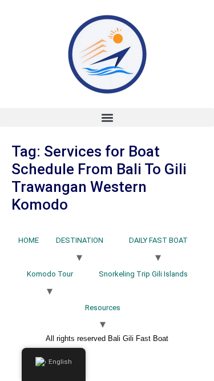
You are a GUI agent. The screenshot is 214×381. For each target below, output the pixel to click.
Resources (102, 307)
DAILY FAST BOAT (158, 240)
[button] (107, 117)
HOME (28, 240)
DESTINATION (79, 240)
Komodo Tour (50, 274)
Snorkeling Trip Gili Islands (143, 274)
